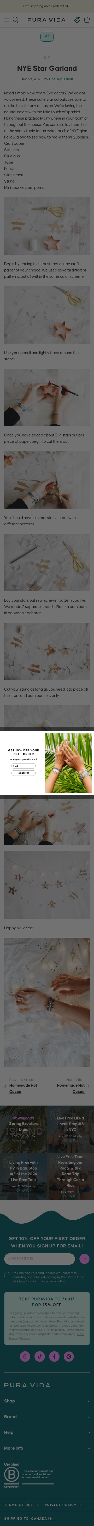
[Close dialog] (90, 735)
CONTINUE (23, 773)
